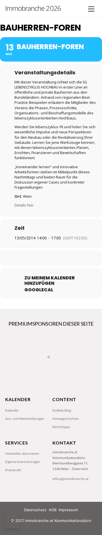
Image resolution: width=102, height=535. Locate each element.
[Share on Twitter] (39, 258)
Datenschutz (35, 509)
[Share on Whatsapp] (62, 258)
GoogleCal (38, 289)
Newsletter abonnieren (22, 453)
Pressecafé (13, 470)
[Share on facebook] (28, 258)
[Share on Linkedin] (50, 258)
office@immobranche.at (70, 479)
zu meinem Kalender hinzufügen (49, 280)
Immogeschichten (65, 418)
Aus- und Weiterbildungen (24, 418)
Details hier (24, 205)
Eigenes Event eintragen (22, 462)
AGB (52, 509)
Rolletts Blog (61, 410)
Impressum (68, 509)
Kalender (12, 410)
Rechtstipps (61, 427)
